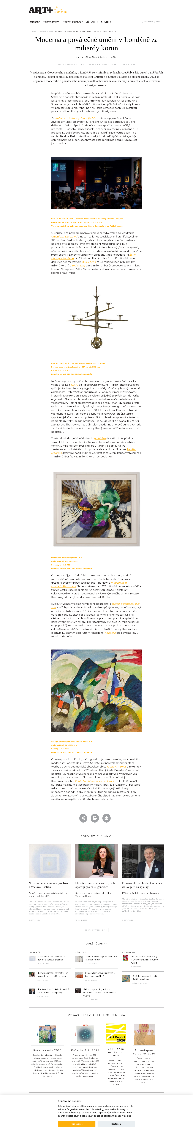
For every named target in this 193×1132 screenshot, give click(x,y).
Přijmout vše (77, 1124)
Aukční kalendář (72, 21)
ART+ (34, 31)
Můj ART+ (91, 21)
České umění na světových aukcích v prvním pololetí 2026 (48, 894)
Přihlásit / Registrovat (152, 22)
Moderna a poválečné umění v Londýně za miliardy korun (85, 31)
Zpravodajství (51, 21)
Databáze (34, 21)
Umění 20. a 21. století (64, 236)
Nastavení (116, 1124)
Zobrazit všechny (95, 930)
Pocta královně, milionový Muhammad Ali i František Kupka (144, 959)
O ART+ (106, 21)
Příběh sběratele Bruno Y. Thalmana (140, 893)
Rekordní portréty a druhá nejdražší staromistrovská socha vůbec (99, 992)
